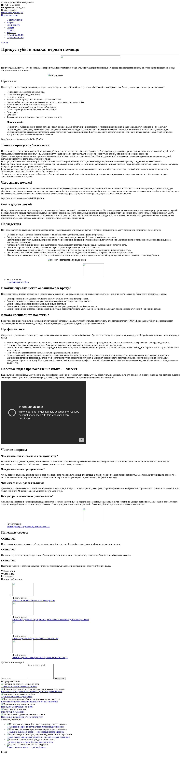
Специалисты (13, 25)
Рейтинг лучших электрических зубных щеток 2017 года (39, 657)
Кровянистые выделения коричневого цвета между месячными (31, 691)
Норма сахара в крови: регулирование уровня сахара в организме (38, 737)
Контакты (11, 32)
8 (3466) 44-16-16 (15, 35)
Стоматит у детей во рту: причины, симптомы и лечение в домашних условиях (50, 619)
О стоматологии (14, 20)
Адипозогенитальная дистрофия (16, 696)
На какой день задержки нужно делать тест (22, 717)
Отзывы (11, 30)
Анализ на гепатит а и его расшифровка (26, 747)
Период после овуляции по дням (17, 707)
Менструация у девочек (12, 712)
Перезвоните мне (9, 15)
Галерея (10, 27)
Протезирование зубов (18, 282)
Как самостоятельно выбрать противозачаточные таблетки (29, 701)
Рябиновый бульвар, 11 (12, 12)
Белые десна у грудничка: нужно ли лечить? (28, 526)
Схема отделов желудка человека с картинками (35, 638)
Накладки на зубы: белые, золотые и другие (33, 600)
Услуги (10, 22)
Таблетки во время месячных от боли (19, 686)
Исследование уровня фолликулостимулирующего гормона (35, 727)
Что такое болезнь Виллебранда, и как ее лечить (30, 742)
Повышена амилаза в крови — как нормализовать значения (35, 732)
